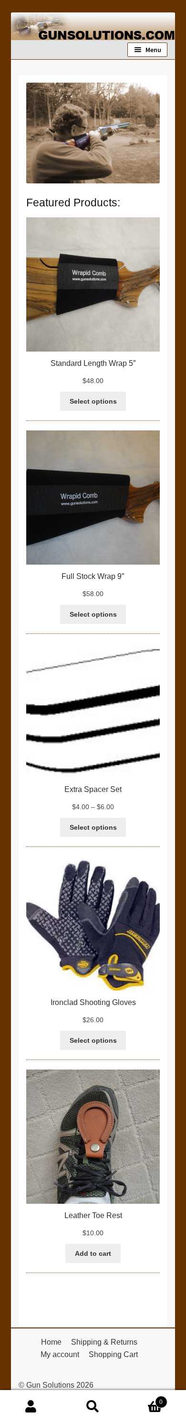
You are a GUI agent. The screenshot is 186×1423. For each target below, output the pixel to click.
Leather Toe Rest (93, 1215)
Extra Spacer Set (93, 789)
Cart (143, 1398)
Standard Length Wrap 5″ (93, 363)
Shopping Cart (113, 1354)
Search (93, 1407)
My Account (31, 1407)
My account (60, 1354)
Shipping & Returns (104, 1342)
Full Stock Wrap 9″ (93, 576)
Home (51, 1342)
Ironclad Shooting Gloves (93, 1002)
